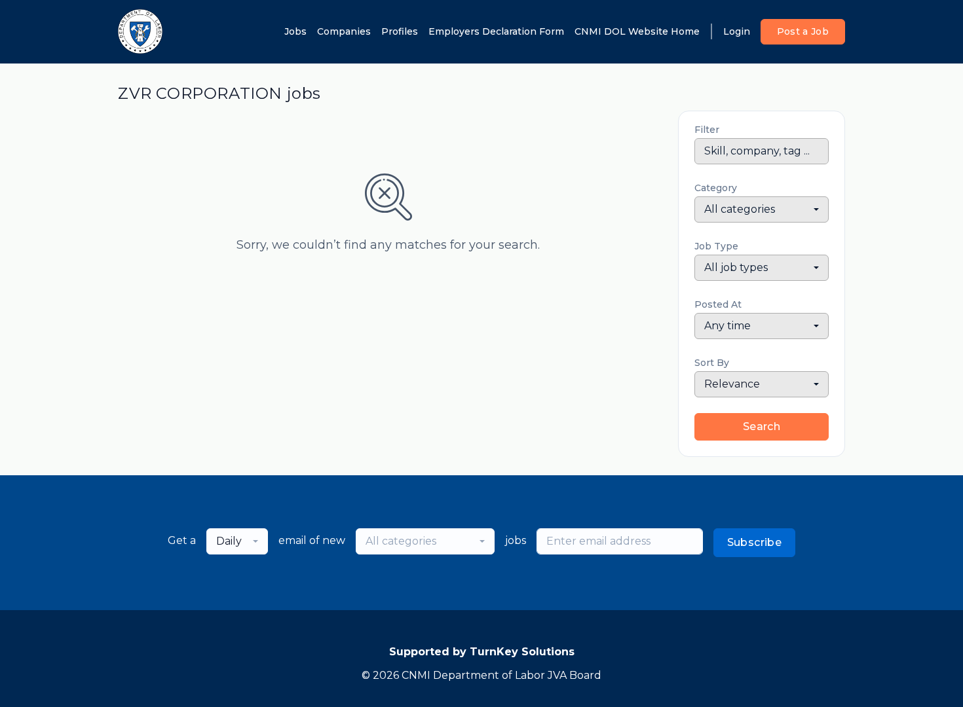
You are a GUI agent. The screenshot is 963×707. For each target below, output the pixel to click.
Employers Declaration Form (496, 31)
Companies (344, 31)
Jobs (295, 31)
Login (736, 31)
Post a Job (803, 31)
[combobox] (761, 209)
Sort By (711, 363)
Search (761, 426)
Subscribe (754, 542)
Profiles (399, 31)
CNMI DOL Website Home (637, 31)
